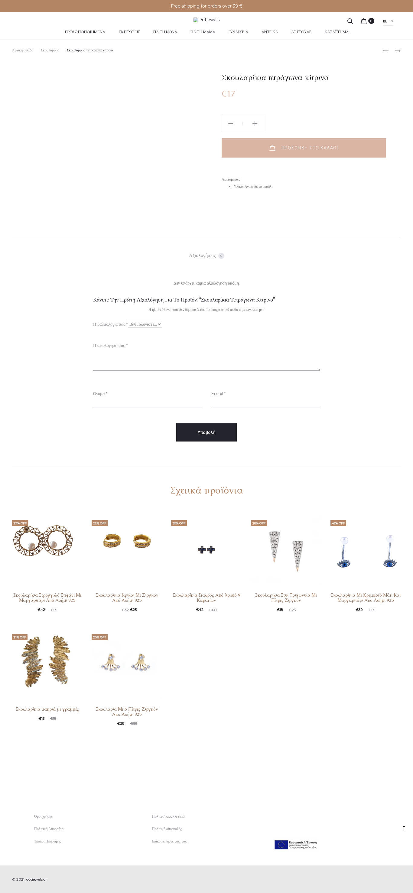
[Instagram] (399, 879)
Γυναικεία (238, 32)
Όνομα (100, 393)
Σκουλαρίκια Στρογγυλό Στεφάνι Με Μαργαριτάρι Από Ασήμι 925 (47, 597)
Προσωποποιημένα (85, 32)
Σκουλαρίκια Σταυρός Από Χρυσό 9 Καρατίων (206, 597)
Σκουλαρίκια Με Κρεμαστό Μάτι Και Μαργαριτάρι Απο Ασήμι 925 (366, 597)
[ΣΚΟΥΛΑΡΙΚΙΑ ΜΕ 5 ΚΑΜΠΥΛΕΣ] (386, 50)
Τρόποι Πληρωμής (47, 841)
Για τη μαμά (202, 32)
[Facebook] (386, 879)
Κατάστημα (336, 32)
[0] (364, 21)
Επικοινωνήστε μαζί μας (169, 841)
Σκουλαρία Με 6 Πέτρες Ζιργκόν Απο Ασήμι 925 (127, 711)
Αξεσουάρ (301, 32)
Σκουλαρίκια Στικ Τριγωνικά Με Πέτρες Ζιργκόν (286, 597)
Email (218, 393)
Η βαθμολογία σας (110, 324)
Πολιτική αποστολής (167, 828)
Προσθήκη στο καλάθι (309, 147)
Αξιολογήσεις (205, 255)
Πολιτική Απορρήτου (49, 828)
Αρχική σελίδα (22, 50)
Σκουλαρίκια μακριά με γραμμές (47, 709)
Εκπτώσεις (129, 32)
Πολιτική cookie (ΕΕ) (168, 816)
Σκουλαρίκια (50, 50)
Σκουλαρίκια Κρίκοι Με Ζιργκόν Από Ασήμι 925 (127, 597)
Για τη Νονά (165, 32)
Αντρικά (270, 32)
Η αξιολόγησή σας (110, 345)
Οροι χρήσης (43, 816)
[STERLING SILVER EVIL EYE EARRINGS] (395, 50)
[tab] (206, 255)
